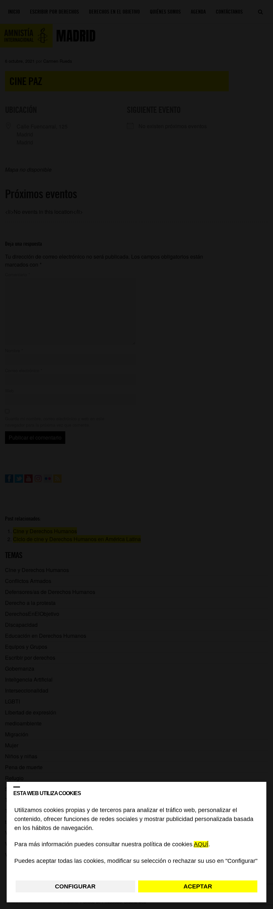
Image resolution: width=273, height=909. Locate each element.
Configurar (75, 886)
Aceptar (197, 886)
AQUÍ (201, 844)
